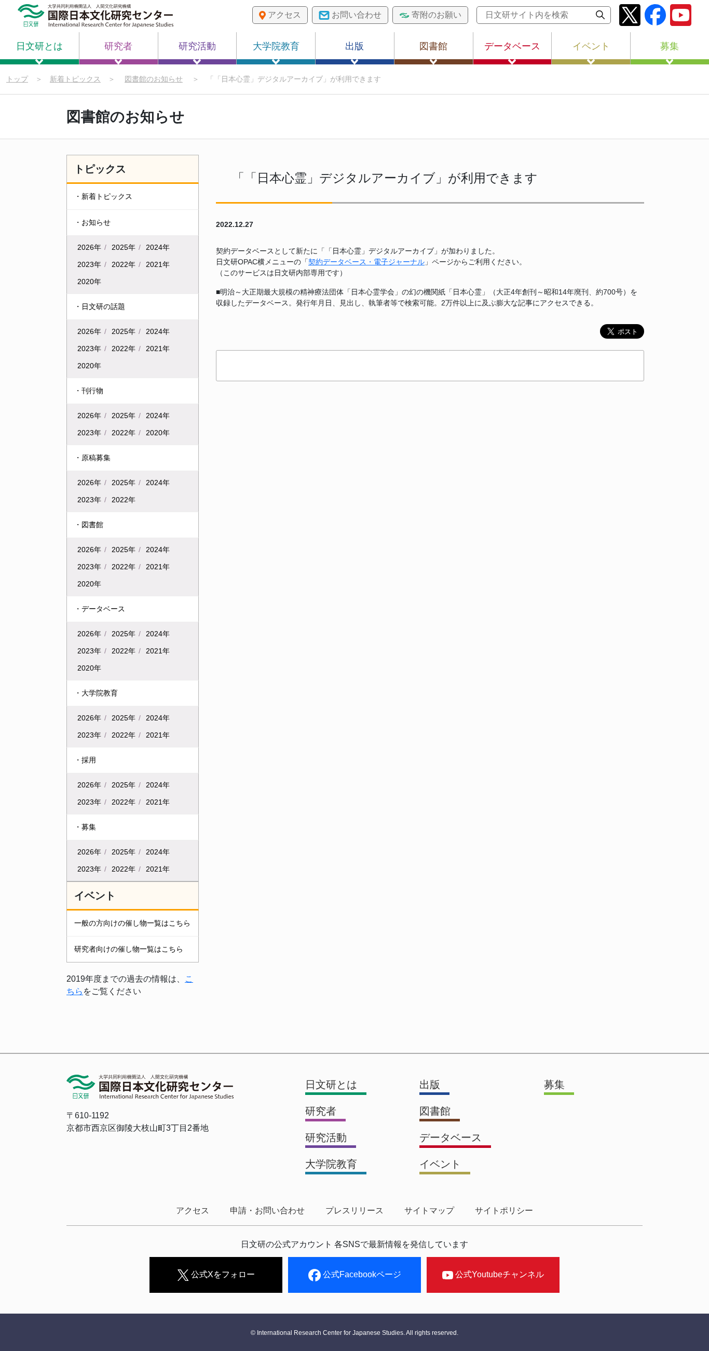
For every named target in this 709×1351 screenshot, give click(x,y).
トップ (17, 79)
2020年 (89, 281)
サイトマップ (429, 1210)
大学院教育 (276, 46)
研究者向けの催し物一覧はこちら (128, 949)
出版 (354, 46)
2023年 (89, 264)
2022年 (123, 264)
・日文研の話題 (99, 306)
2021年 (158, 264)
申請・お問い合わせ (267, 1210)
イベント (591, 46)
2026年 (89, 247)
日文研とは (39, 46)
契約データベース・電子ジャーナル (366, 262)
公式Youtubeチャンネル (498, 1274)
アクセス (192, 1210)
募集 (669, 46)
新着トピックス (75, 79)
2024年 (158, 247)
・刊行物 (88, 390)
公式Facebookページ (361, 1274)
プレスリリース (354, 1210)
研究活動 (197, 46)
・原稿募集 (92, 457)
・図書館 (88, 524)
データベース (512, 46)
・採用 (85, 760)
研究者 (118, 46)
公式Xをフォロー (222, 1274)
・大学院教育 (96, 693)
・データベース (99, 609)
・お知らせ (92, 222)
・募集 (85, 827)
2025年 (123, 247)
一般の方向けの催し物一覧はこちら (132, 923)
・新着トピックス (103, 196)
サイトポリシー (504, 1210)
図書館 (433, 46)
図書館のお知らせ (154, 79)
